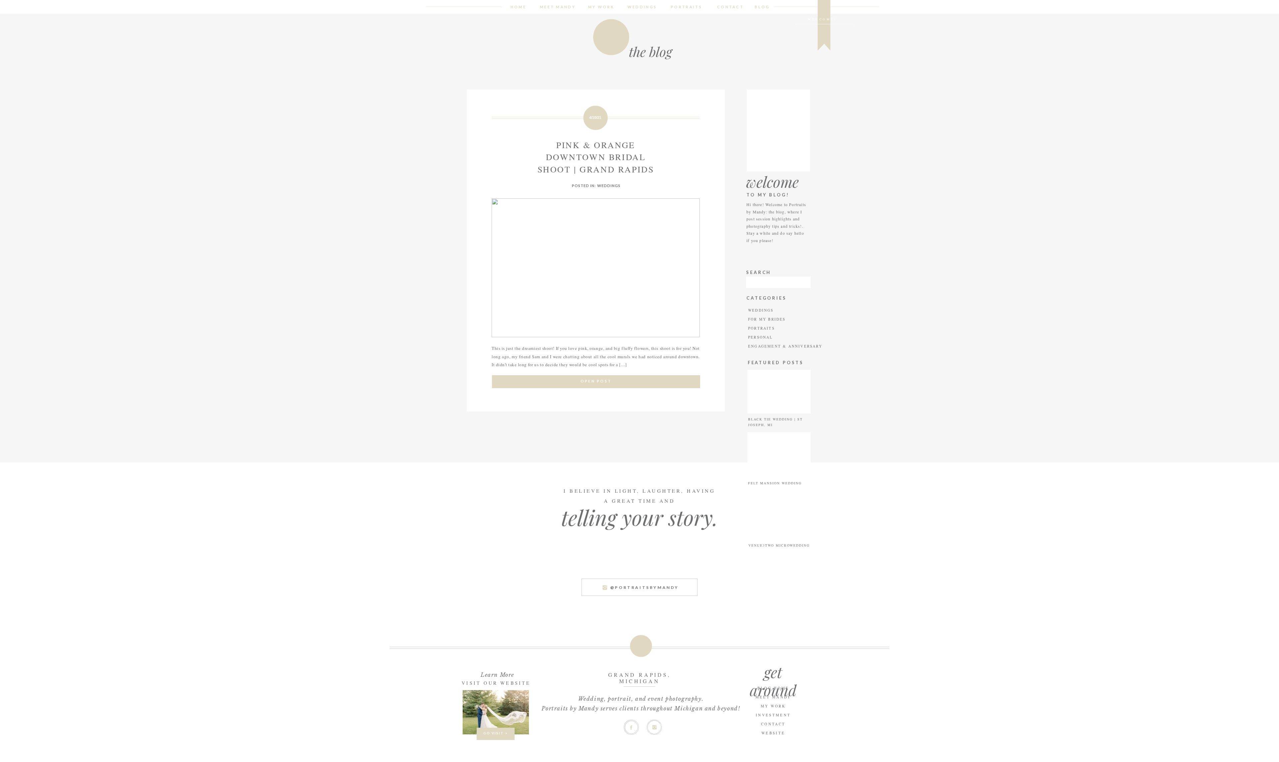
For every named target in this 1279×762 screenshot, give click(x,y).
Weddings (609, 185)
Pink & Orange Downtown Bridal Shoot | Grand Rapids (596, 157)
